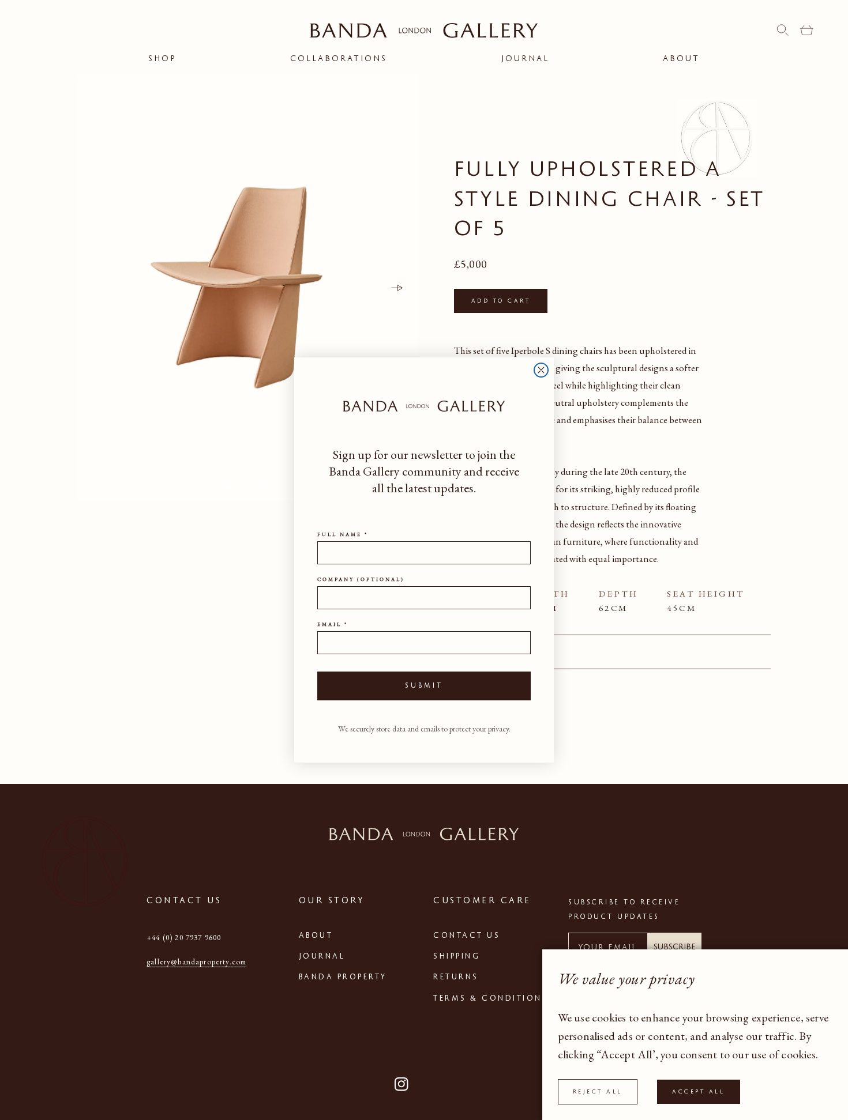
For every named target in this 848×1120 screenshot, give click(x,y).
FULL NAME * (342, 534)
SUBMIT (424, 685)
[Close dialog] (541, 370)
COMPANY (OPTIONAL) (360, 579)
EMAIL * (332, 624)
